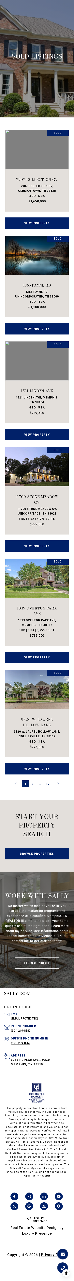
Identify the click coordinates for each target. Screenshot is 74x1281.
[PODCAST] (59, 1206)
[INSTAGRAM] (29, 1196)
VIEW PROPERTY (37, 223)
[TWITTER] (14, 1206)
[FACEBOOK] (14, 1196)
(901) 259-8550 (20, 1043)
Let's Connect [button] (37, 963)
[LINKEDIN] (44, 1196)
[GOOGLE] (29, 1206)
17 (48, 784)
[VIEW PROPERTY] (37, 219)
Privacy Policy (54, 1255)
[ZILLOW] (44, 1206)
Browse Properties (37, 853)
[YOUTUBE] (59, 1196)
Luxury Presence (37, 1233)
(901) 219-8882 (20, 1030)
